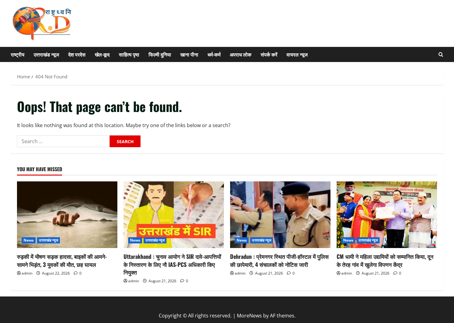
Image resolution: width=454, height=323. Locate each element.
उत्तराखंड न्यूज (46, 54)
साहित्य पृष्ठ (129, 54)
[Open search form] (441, 54)
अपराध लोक (240, 54)
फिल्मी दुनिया (160, 54)
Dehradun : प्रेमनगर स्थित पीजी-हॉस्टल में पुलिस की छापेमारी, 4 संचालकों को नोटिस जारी (279, 260)
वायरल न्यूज (297, 54)
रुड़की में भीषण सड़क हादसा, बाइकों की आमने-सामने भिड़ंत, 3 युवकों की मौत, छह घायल (62, 260)
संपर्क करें (269, 54)
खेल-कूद (102, 54)
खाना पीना (189, 54)
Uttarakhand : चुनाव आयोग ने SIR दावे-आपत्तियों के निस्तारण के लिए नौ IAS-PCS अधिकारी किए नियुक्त (172, 264)
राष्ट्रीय (17, 54)
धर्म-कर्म (214, 54)
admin (27, 273)
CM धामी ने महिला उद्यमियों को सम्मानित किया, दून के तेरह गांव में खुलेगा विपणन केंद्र (385, 260)
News (28, 240)
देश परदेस (77, 54)
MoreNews (249, 315)
